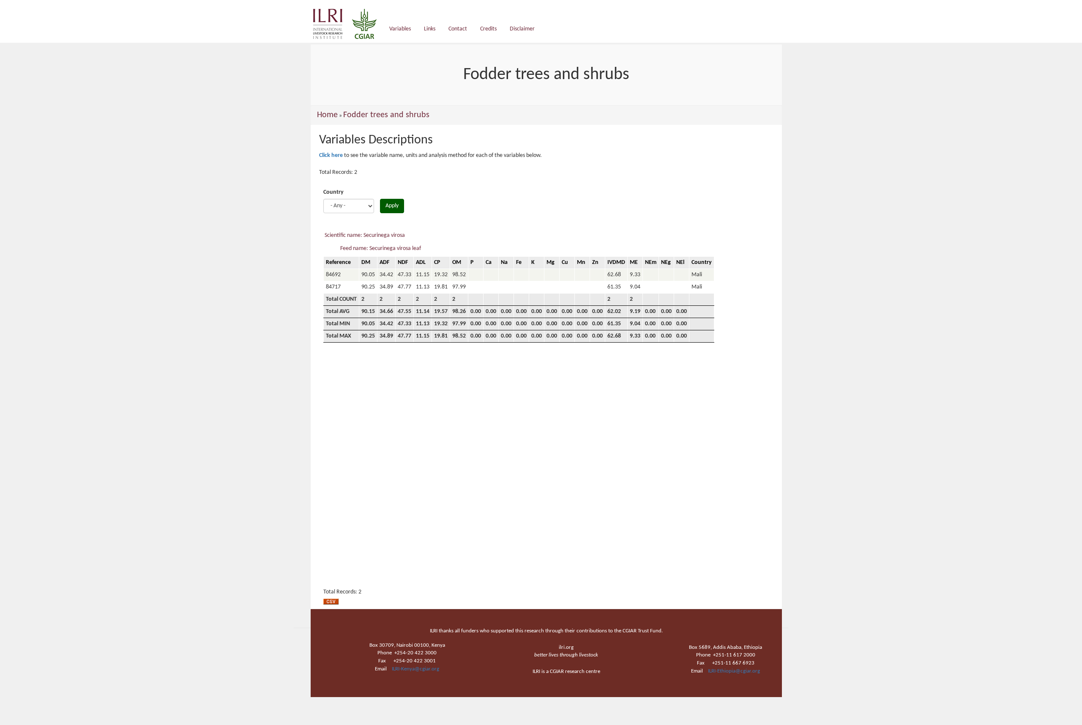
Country (333, 192)
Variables (400, 29)
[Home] (348, 24)
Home (327, 115)
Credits (488, 29)
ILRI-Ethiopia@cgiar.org (734, 671)
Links (429, 29)
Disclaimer (522, 29)
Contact (457, 29)
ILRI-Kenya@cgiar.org (415, 669)
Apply (392, 206)
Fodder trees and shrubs (386, 115)
